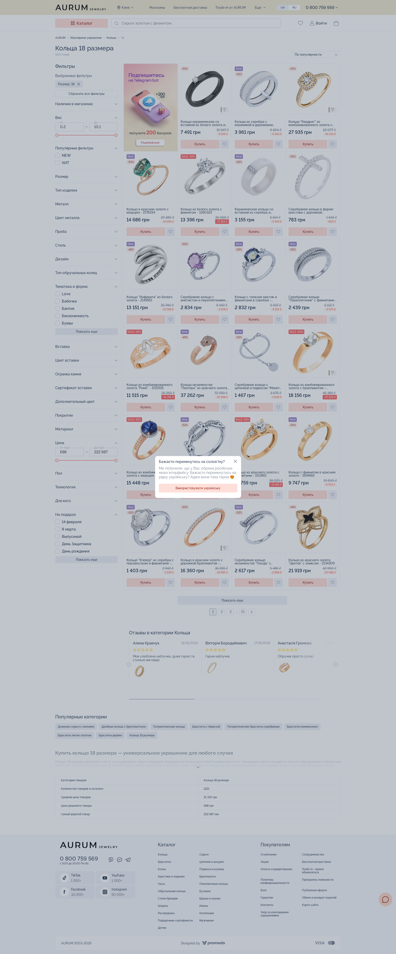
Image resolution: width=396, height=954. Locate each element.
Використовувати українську (198, 488)
